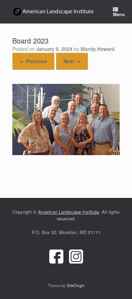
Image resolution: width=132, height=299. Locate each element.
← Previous (33, 61)
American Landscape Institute (68, 211)
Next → (72, 61)
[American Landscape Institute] (54, 12)
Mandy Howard (97, 48)
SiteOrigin (75, 285)
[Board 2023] (66, 153)
